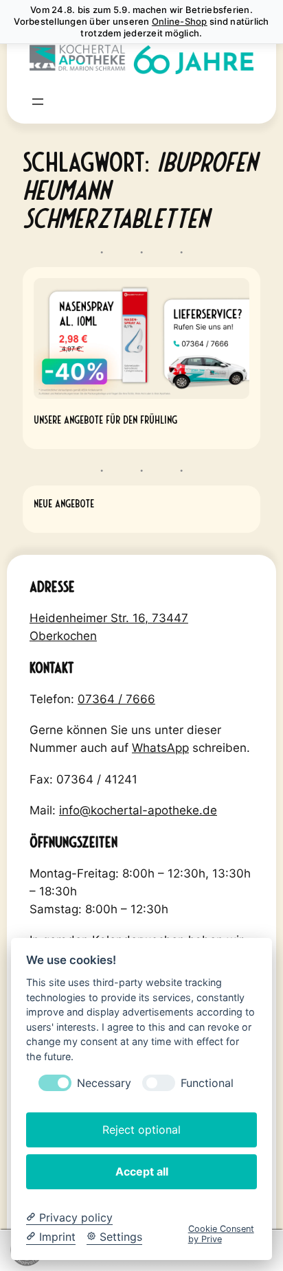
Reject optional (141, 1129)
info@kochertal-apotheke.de (138, 810)
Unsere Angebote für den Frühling (105, 419)
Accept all (141, 1171)
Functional (207, 1083)
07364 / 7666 (116, 699)
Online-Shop (179, 21)
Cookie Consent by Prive (221, 1234)
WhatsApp (160, 748)
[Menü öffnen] (38, 101)
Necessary (104, 1083)
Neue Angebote (64, 502)
